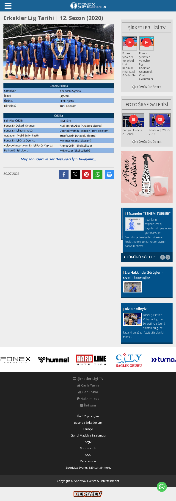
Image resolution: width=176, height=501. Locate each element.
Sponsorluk (88, 448)
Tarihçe (88, 429)
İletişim (89, 405)
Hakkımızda (89, 399)
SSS (88, 455)
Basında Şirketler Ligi (88, 423)
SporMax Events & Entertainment (88, 468)
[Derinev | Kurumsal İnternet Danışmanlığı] (88, 493)
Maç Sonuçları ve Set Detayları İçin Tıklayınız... (58, 159)
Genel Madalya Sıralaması (88, 435)
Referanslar (88, 461)
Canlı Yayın (89, 385)
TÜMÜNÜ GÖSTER (149, 87)
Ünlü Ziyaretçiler (88, 416)
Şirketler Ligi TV (90, 379)
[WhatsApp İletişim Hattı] (162, 487)
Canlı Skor (89, 392)
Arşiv (88, 442)
